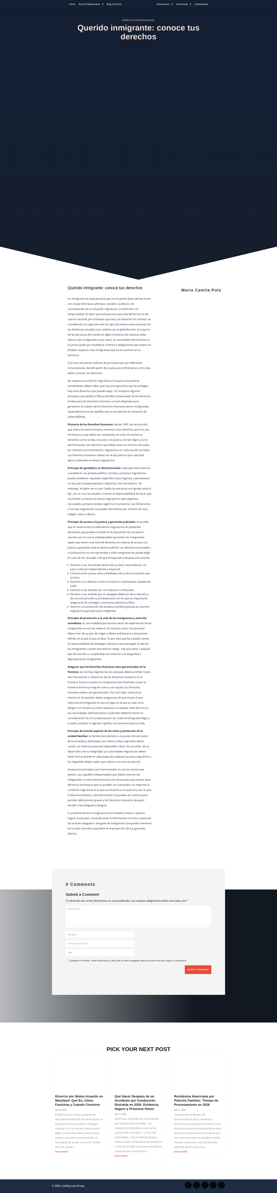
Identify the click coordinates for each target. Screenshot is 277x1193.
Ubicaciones (162, 4)
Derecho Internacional (138, 20)
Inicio (72, 4)
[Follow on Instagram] (204, 1185)
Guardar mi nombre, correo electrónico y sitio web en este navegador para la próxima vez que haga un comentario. (128, 960)
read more (61, 1152)
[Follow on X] (196, 1185)
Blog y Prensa (114, 4)
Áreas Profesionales (89, 4)
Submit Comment (198, 969)
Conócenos (182, 4)
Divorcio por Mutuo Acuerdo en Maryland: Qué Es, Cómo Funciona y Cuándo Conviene (79, 1100)
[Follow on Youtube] (213, 1185)
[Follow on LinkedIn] (221, 1185)
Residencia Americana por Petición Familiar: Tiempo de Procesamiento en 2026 (196, 1100)
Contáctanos (201, 4)
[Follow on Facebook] (188, 1185)
